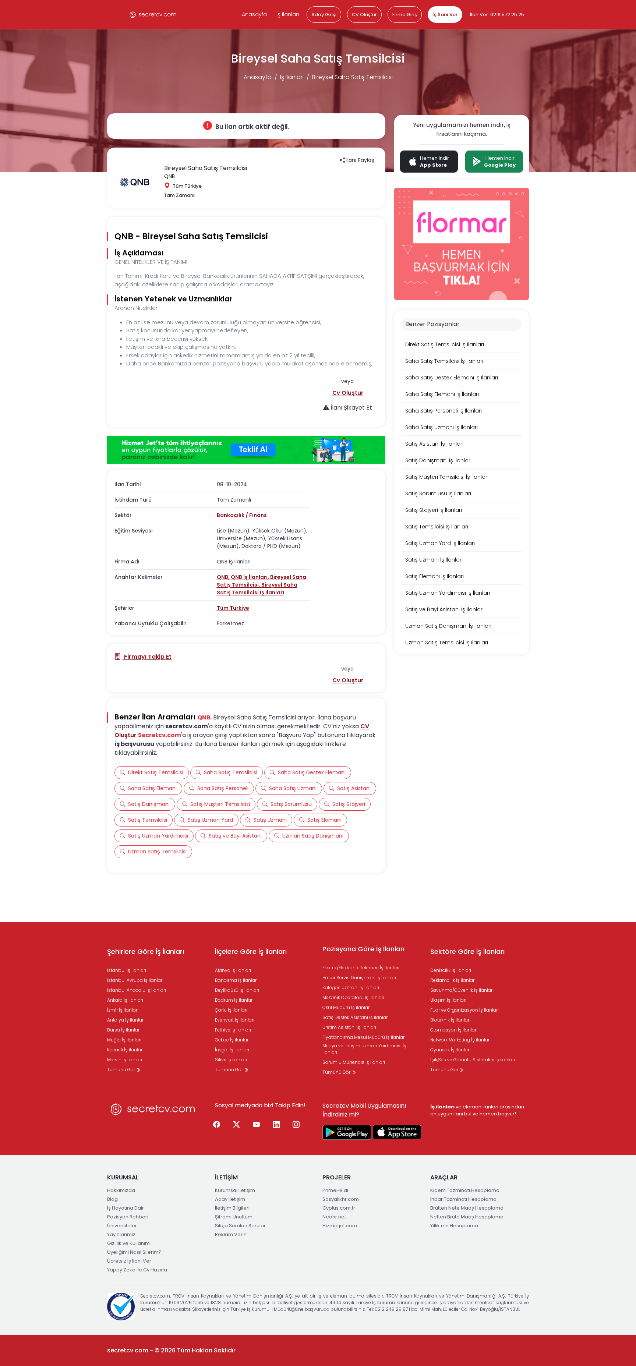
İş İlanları (287, 14)
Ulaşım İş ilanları (448, 1000)
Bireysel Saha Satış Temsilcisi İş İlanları (257, 588)
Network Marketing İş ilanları (460, 1040)
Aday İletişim (230, 1199)
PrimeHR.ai (335, 1190)
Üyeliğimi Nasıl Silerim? (134, 1252)
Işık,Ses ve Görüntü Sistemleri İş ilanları (472, 1060)
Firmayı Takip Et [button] (147, 656)
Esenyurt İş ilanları (234, 1020)
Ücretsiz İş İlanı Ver (129, 1260)
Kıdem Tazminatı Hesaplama (464, 1190)
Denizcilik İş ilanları (450, 970)
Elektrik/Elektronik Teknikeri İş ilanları (360, 968)
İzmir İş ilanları (122, 1010)
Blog (112, 1199)
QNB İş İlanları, (250, 577)
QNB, (224, 577)
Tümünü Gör (121, 1069)
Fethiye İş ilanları (233, 1030)
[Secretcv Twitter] (236, 1125)
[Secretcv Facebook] (217, 1125)
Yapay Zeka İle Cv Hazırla (137, 1269)
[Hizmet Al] (246, 450)
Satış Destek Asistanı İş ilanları (355, 1017)
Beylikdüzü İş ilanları (237, 990)
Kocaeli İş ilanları (125, 1050)
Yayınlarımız (121, 1234)
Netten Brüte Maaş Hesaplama (467, 1216)
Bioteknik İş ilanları (450, 1020)
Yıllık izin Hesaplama (454, 1225)
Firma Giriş (404, 14)
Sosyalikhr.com (340, 1199)
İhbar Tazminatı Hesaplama (463, 1199)
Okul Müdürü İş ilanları (346, 1007)
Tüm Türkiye (233, 608)
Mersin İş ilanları (124, 1060)
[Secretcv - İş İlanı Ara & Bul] (346, 1132)
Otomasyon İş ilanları (453, 1030)
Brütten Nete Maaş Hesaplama (467, 1207)
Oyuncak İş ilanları (450, 1050)
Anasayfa (254, 14)
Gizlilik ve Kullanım (128, 1243)
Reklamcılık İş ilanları (453, 980)
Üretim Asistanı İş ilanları (349, 1027)
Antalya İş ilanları (126, 1020)
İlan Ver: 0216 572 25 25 (497, 14)
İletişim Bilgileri (232, 1207)
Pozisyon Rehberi (127, 1216)
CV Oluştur (364, 14)
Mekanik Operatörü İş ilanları (353, 997)
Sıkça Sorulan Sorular (240, 1225)
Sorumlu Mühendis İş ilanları (353, 1062)
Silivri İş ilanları (231, 1060)
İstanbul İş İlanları (126, 970)
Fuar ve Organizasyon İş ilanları (464, 1010)
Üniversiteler (122, 1225)
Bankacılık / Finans (242, 515)
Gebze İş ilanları (232, 1040)
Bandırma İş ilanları (236, 980)
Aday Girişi (323, 14)
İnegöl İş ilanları (232, 1050)
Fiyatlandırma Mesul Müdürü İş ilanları (364, 1037)
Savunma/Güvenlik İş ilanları (462, 990)
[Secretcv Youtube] (256, 1125)
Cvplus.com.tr (338, 1207)
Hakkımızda (121, 1190)
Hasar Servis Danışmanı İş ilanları (359, 977)
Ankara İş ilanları (125, 1000)
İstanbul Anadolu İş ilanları (136, 990)
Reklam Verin (231, 1234)
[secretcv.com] (153, 14)
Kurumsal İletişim (235, 1190)
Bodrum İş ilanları (234, 1000)
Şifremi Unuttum (233, 1216)
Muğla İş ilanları (124, 1040)
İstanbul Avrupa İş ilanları (135, 980)
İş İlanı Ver (444, 14)
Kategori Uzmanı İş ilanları (350, 987)
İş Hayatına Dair (125, 1207)
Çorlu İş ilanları (231, 1010)
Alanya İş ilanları (233, 970)
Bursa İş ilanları (124, 1030)
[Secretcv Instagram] (296, 1125)
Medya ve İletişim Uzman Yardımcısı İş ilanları (364, 1049)
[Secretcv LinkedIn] (276, 1125)
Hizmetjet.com (339, 1225)
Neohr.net (334, 1216)
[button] (347, 393)
